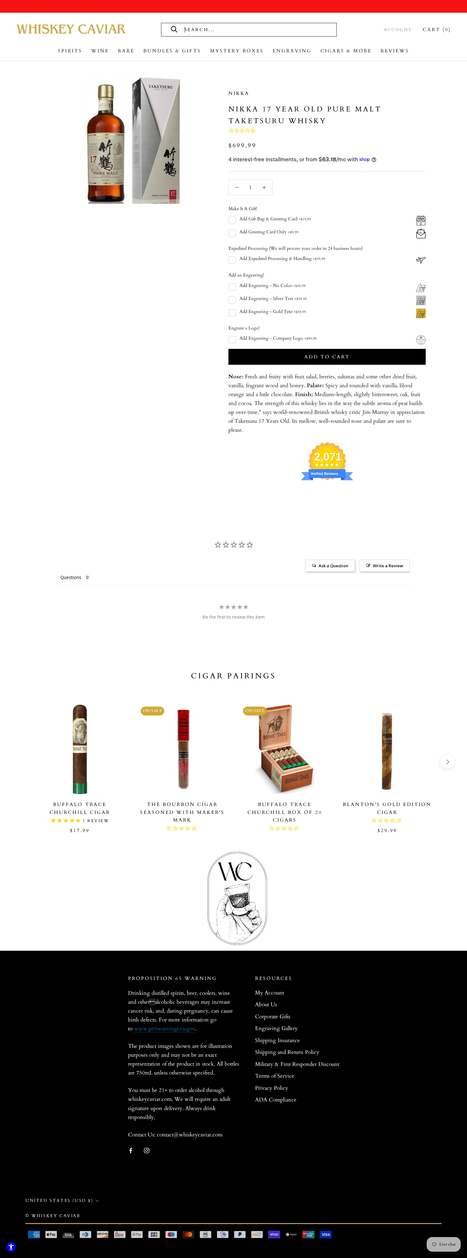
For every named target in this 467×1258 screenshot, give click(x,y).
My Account (269, 992)
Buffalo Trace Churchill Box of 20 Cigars (284, 812)
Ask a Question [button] (333, 566)
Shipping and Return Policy (287, 1052)
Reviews (395, 51)
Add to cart (327, 357)
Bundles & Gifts (172, 51)
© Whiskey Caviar (53, 1216)
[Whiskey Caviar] (71, 29)
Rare (126, 51)
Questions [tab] (70, 577)
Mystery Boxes (237, 51)
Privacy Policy (271, 1088)
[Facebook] (130, 1150)
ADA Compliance (275, 1099)
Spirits (70, 51)
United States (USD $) (59, 1200)
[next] (447, 762)
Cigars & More (346, 51)
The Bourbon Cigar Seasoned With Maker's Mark (182, 812)
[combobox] (255, 29)
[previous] (20, 762)
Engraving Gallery (276, 1028)
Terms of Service (274, 1076)
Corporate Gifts (272, 1016)
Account (398, 30)
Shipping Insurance (277, 1040)
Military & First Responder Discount (297, 1064)
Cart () (437, 29)
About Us (266, 1004)
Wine (100, 51)
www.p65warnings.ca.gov (164, 1028)
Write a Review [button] (388, 566)
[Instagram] (146, 1150)
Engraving (292, 51)
